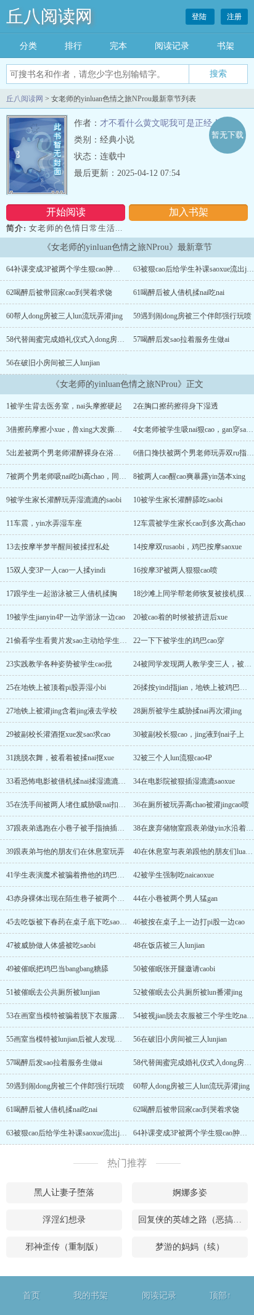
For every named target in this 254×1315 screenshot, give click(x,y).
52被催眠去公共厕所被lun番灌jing (187, 992)
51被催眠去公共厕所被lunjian (53, 992)
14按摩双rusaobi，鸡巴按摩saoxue (187, 546)
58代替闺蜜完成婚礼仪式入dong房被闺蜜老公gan (85, 339)
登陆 (200, 16)
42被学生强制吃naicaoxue (173, 875)
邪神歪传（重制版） (64, 1246)
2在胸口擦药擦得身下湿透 (175, 406)
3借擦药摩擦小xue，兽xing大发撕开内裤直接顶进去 (90, 429)
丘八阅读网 (49, 16)
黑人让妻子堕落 (64, 1192)
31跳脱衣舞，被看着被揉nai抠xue (60, 757)
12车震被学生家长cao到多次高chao (189, 523)
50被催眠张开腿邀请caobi (174, 968)
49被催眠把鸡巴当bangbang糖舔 (57, 968)
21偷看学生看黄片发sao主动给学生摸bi (69, 640)
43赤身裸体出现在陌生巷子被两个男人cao (74, 898)
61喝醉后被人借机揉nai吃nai (178, 292)
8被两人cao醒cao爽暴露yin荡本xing (189, 476)
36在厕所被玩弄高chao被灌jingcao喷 (191, 804)
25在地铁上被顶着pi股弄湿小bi (56, 687)
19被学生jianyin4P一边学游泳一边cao (65, 617)
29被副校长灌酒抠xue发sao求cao (58, 734)
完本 (118, 46)
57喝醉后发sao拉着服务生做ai (181, 339)
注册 (234, 16)
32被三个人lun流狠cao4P (172, 757)
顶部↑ (220, 1295)
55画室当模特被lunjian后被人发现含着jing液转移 (84, 1039)
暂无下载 (227, 134)
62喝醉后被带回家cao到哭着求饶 (59, 292)
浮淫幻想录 (64, 1219)
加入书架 (188, 212)
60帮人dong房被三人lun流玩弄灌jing (64, 316)
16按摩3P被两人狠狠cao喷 (175, 570)
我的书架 (90, 1295)
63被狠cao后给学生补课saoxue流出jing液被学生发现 (89, 1133)
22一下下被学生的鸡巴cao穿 (178, 640)
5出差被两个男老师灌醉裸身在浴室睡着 (71, 453)
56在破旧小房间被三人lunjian (53, 363)
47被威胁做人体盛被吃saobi (51, 945)
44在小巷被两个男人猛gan (175, 898)
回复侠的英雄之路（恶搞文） (193, 1219)
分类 (28, 46)
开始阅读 (66, 212)
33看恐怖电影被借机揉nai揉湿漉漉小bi (68, 781)
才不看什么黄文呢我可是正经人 (160, 123)
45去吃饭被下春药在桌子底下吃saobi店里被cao (81, 922)
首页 (31, 1295)
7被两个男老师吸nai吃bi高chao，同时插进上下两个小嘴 (96, 476)
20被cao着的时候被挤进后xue (180, 617)
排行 (73, 46)
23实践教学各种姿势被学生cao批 (59, 664)
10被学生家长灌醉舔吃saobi (178, 500)
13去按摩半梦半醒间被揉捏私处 (58, 546)
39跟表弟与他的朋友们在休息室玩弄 (65, 851)
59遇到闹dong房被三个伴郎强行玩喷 (192, 316)
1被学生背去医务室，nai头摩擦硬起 (64, 406)
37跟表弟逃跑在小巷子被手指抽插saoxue (71, 828)
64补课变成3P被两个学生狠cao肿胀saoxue (73, 269)
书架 (225, 46)
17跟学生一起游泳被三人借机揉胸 (61, 593)
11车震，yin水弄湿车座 (44, 523)
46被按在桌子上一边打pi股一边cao (189, 922)
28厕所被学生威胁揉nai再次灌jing (187, 711)
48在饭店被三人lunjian (169, 945)
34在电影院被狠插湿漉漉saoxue (184, 781)
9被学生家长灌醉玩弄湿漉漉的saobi (63, 500)
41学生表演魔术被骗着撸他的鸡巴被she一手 (77, 875)
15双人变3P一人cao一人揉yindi (55, 570)
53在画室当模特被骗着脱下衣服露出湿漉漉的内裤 (87, 1015)
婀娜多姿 (190, 1192)
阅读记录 (172, 46)
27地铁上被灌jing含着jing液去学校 (61, 711)
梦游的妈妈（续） (189, 1246)
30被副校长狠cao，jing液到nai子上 (188, 734)
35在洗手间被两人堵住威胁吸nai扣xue (67, 804)
